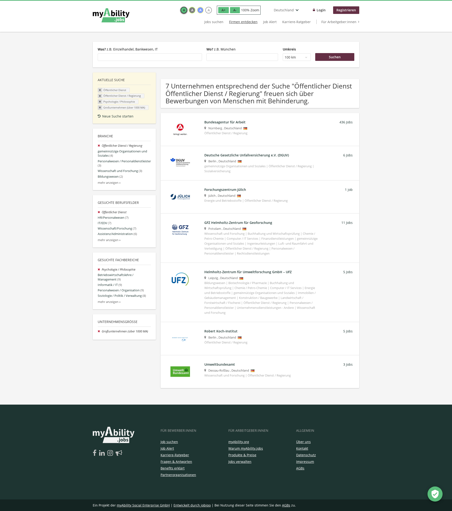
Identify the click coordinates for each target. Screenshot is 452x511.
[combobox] (150, 57)
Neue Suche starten (117, 116)
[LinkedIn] (102, 453)
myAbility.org (238, 442)
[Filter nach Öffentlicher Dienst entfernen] (100, 212)
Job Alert (270, 22)
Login (321, 10)
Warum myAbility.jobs (245, 448)
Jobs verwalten (239, 461)
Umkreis (289, 49)
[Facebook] (95, 453)
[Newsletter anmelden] (119, 453)
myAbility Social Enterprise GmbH (143, 505)
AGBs (300, 468)
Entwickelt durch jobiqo (192, 505)
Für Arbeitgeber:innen (338, 22)
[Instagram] (111, 453)
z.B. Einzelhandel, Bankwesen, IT (128, 49)
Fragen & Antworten (176, 461)
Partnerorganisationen (178, 475)
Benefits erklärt (173, 468)
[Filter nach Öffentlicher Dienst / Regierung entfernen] (100, 146)
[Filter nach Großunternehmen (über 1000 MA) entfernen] (100, 331)
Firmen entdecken (243, 22)
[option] (184, 10)
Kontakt (302, 448)
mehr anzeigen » (109, 183)
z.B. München (221, 49)
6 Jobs (348, 155)
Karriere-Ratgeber (296, 22)
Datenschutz (306, 455)
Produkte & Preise (242, 455)
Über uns (303, 442)
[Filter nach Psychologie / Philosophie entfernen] (100, 270)
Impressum (305, 461)
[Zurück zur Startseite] (111, 15)
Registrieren (346, 10)
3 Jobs (348, 364)
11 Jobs (347, 222)
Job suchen (169, 442)
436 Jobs (346, 122)
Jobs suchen (213, 22)
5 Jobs (348, 272)
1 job (349, 189)
